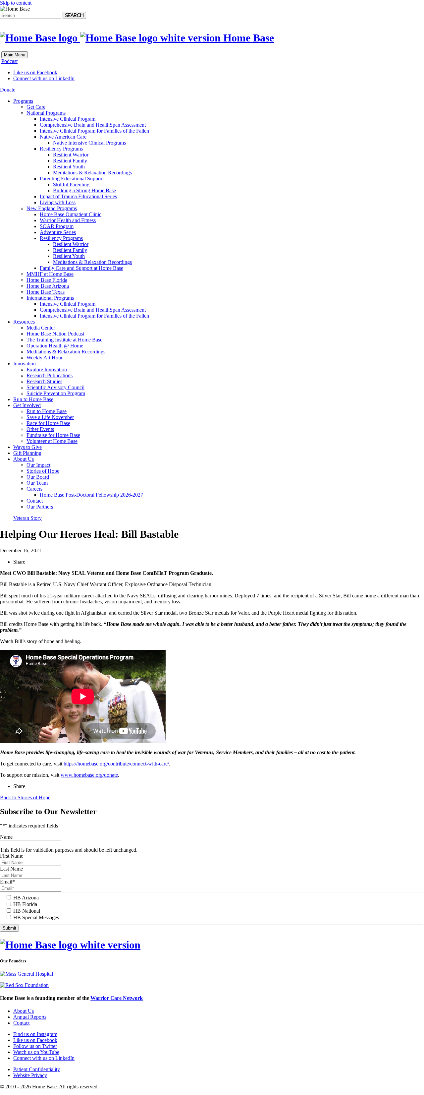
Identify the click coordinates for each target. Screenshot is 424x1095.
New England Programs (51, 208)
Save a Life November (50, 417)
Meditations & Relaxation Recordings (92, 172)
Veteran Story (27, 518)
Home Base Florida (46, 280)
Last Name (11, 869)
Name (6, 837)
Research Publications (49, 375)
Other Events (40, 429)
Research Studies (44, 381)
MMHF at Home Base (50, 274)
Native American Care (63, 137)
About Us (23, 459)
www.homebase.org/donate (89, 775)
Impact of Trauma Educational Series (78, 196)
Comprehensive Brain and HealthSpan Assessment (93, 125)
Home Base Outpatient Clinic (70, 214)
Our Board (37, 477)
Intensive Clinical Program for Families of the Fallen (94, 131)
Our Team (37, 483)
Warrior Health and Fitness (68, 220)
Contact (34, 501)
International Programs (50, 298)
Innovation (24, 363)
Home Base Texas (45, 292)
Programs (23, 101)
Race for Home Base (48, 423)
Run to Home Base (33, 399)
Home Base (247, 38)
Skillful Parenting (71, 184)
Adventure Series (58, 232)
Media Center (40, 328)
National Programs (46, 113)
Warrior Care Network (116, 998)
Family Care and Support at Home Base (81, 268)
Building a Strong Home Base (84, 190)
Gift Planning (27, 453)
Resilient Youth (69, 166)
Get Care (35, 107)
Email (7, 881)
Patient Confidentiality (36, 1069)
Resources (24, 322)
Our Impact (38, 465)
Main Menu (14, 54)
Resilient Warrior (70, 154)
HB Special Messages (36, 917)
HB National (26, 911)
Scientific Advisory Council (55, 387)
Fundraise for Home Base (53, 435)
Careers (34, 489)
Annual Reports (29, 1017)
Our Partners (39, 507)
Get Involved (27, 405)
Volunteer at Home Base (52, 441)
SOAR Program (57, 226)
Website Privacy (30, 1075)
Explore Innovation (46, 369)
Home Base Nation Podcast (55, 333)
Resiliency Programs (61, 149)
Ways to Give (27, 447)
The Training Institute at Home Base (64, 339)
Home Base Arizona (47, 286)
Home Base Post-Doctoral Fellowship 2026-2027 (91, 495)
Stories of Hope (42, 471)
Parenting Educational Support (72, 178)
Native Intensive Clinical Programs (89, 143)
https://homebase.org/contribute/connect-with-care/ (116, 763)
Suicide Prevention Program (55, 393)
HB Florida (25, 904)
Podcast (9, 61)
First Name (11, 856)
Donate (7, 89)
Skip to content (15, 3)
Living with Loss (58, 202)
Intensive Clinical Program (67, 119)
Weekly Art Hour (44, 357)
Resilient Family (70, 160)
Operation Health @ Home (54, 345)
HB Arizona (26, 897)
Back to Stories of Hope (25, 797)
